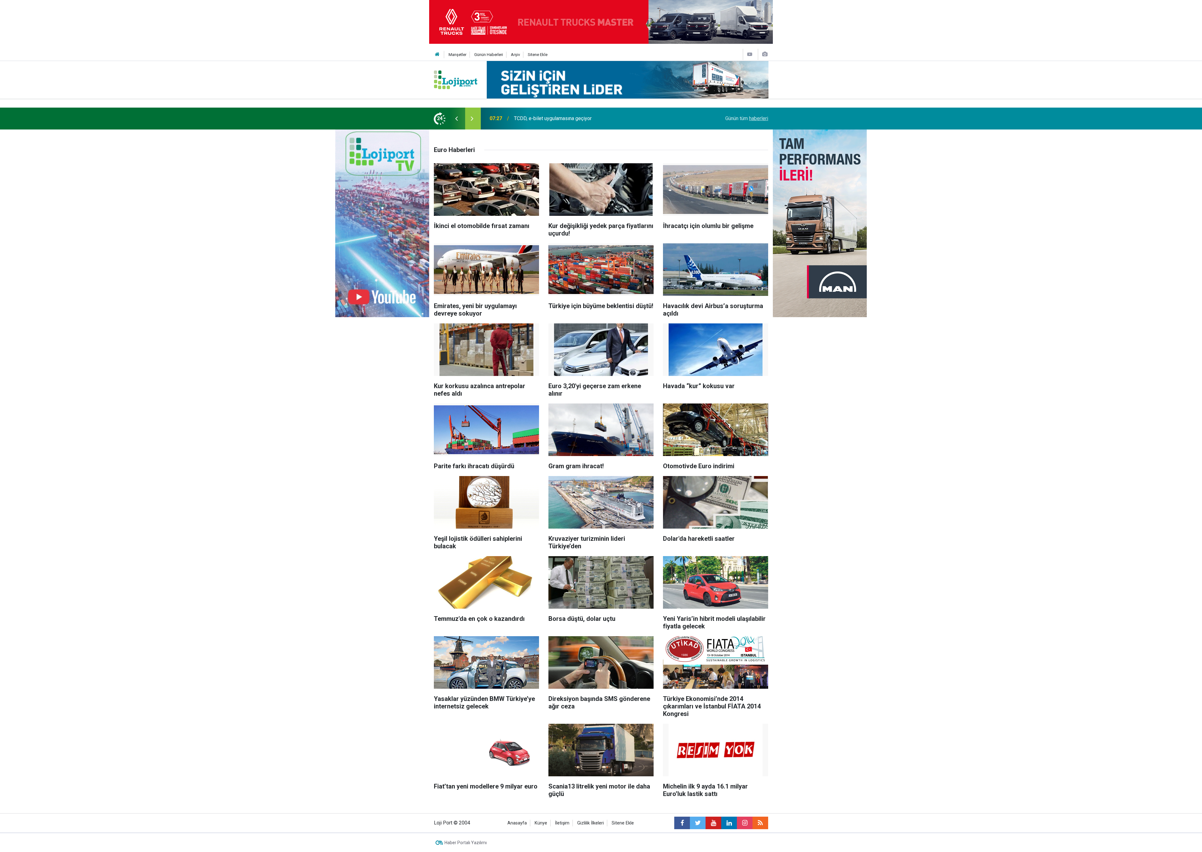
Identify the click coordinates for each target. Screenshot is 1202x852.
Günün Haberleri (488, 54)
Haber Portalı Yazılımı (465, 842)
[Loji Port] (455, 79)
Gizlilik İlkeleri (590, 823)
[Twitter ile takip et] (698, 823)
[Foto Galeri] (764, 54)
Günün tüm (746, 118)
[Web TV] (749, 54)
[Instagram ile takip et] (745, 823)
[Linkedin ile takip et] (729, 823)
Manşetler (457, 54)
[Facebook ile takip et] (682, 823)
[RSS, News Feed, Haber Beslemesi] (760, 823)
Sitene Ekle (537, 54)
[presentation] (456, 118)
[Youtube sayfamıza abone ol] (713, 823)
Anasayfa (517, 823)
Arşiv (515, 54)
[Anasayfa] (437, 54)
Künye (541, 823)
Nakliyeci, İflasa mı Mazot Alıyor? (550, 118)
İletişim (562, 823)
